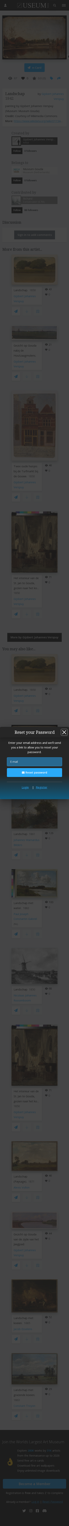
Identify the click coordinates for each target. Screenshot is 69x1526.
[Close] (64, 732)
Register (41, 787)
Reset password (36, 772)
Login (25, 787)
